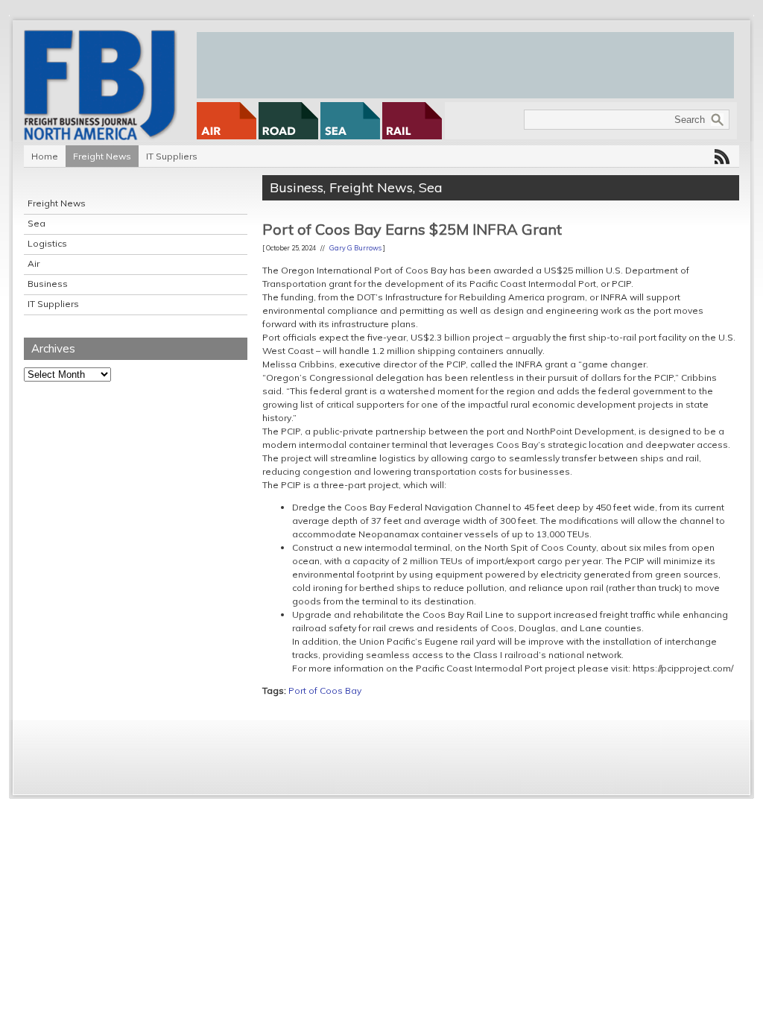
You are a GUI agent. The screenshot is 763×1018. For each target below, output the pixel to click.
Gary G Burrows (355, 248)
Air (33, 263)
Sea (36, 223)
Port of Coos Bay (324, 690)
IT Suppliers (171, 156)
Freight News (102, 156)
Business (48, 283)
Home (44, 156)
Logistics (47, 243)
